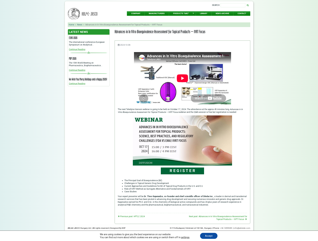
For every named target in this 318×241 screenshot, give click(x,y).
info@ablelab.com (242, 228)
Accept (208, 236)
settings (185, 237)
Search (216, 5)
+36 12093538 (226, 228)
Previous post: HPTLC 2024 (132, 216)
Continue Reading (77, 49)
